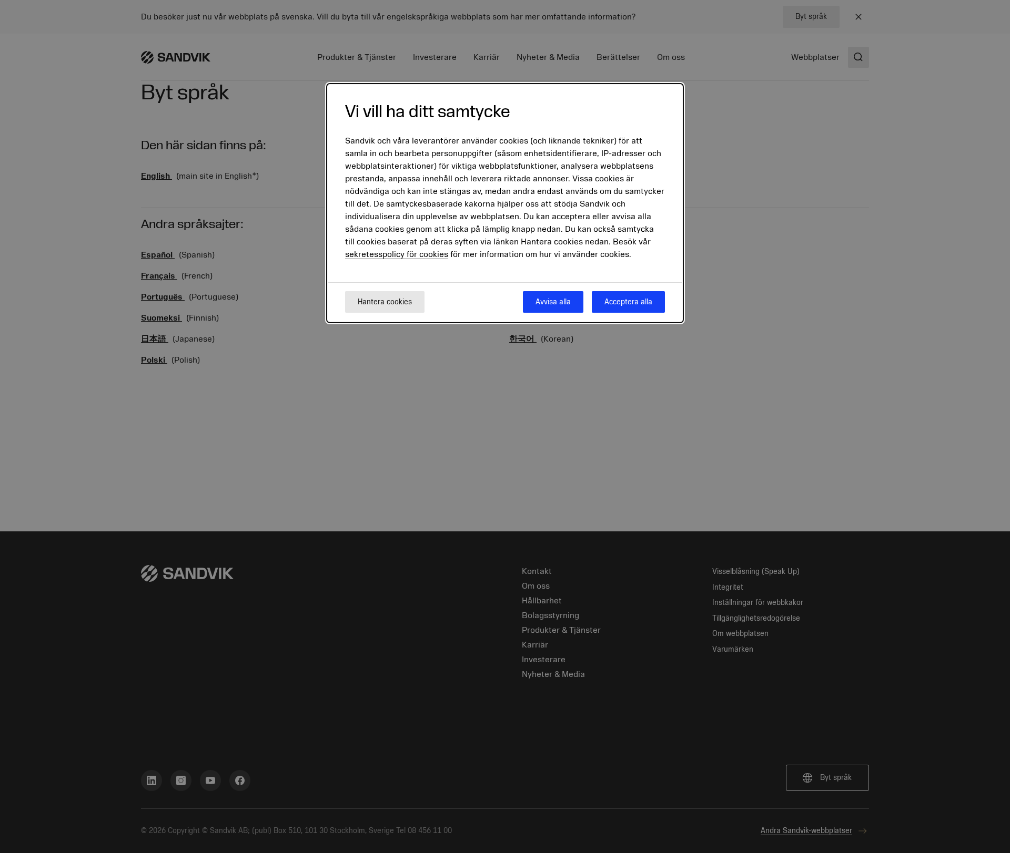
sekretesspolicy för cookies (396, 255)
